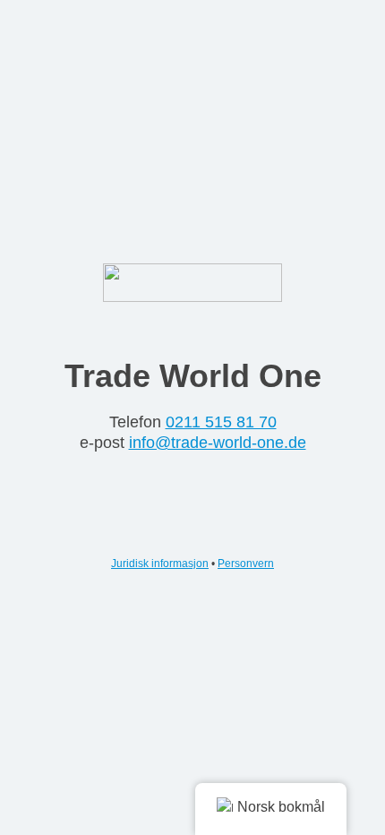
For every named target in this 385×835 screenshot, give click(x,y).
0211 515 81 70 (221, 422)
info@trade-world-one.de (217, 443)
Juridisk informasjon (160, 563)
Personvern (246, 563)
